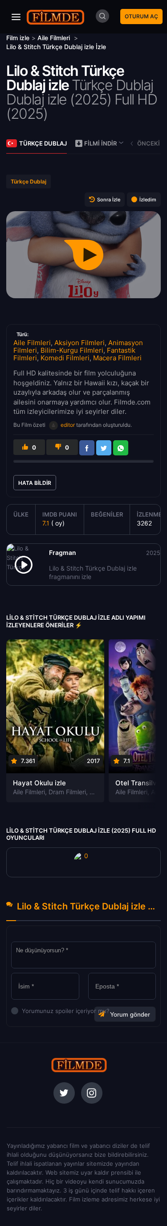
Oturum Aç (141, 16)
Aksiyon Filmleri (79, 342)
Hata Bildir (34, 483)
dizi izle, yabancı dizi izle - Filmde (79, 1065)
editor (67, 424)
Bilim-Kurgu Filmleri (72, 350)
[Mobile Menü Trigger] (16, 17)
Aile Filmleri (32, 342)
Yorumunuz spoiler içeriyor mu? (24, 1010)
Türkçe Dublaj (43, 143)
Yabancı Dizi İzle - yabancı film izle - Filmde (55, 16)
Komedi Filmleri (65, 358)
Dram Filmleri (67, 792)
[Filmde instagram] (91, 1093)
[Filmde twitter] (64, 1093)
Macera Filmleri (117, 358)
